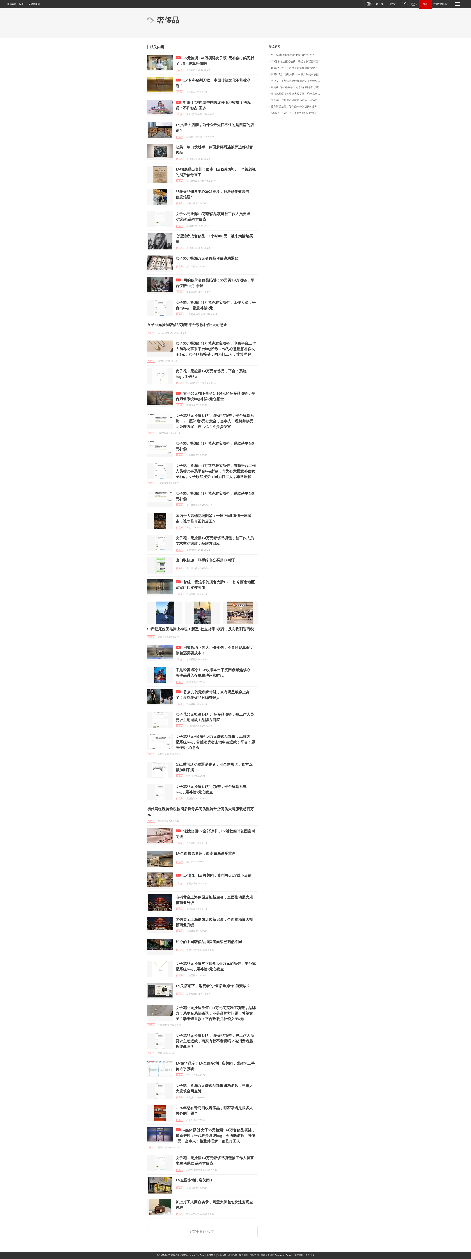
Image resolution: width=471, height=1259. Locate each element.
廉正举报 (298, 1255)
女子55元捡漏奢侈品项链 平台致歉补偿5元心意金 (187, 325)
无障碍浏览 (34, 4)
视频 (179, 70)
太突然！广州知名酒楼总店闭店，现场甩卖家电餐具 (297, 100)
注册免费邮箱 (440, 4)
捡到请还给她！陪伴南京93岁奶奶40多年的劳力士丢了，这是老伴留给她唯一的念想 (297, 106)
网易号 (179, 136)
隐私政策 (254, 1255)
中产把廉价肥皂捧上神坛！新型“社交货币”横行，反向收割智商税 (200, 629)
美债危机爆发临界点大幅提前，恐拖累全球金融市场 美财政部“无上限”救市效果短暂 (297, 93)
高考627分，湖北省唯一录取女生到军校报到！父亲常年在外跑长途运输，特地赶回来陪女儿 (297, 74)
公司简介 (211, 1255)
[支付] (405, 4)
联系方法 (221, 1255)
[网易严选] (393, 4)
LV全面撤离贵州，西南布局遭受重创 (206, 853)
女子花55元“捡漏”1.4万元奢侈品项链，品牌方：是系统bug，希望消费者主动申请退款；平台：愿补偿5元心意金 (215, 742)
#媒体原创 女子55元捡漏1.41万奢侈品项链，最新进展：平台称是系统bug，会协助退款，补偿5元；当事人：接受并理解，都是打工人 (215, 1135)
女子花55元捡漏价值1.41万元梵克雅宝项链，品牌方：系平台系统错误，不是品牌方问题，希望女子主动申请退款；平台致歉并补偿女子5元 (216, 1013)
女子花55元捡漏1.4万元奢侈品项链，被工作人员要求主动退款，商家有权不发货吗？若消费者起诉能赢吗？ (215, 1041)
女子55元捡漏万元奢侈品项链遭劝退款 (207, 258)
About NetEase (197, 1255)
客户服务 (243, 1255)
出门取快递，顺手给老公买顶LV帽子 (206, 560)
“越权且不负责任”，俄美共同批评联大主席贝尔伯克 (297, 113)
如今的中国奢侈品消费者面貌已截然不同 (209, 942)
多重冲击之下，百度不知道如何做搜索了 (294, 68)
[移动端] (369, 4)
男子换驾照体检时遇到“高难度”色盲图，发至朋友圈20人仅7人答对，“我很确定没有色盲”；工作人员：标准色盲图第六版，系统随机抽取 (297, 55)
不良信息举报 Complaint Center (276, 1255)
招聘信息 (232, 1255)
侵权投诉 (309, 1255)
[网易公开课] (380, 4)
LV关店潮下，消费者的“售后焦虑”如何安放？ (213, 986)
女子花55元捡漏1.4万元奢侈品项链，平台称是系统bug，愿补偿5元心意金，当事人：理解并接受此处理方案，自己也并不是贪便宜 (215, 421)
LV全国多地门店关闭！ (194, 1180)
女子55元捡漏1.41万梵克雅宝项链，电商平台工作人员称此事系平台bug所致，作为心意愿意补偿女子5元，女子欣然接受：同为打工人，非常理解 (216, 348)
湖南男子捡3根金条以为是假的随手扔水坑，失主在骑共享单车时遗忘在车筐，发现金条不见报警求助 (297, 87)
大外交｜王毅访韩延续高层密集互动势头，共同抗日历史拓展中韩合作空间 (297, 80)
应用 (21, 4)
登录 (425, 4)
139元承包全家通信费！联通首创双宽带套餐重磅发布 (297, 61)
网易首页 (11, 4)
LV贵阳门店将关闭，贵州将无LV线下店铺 (217, 875)
